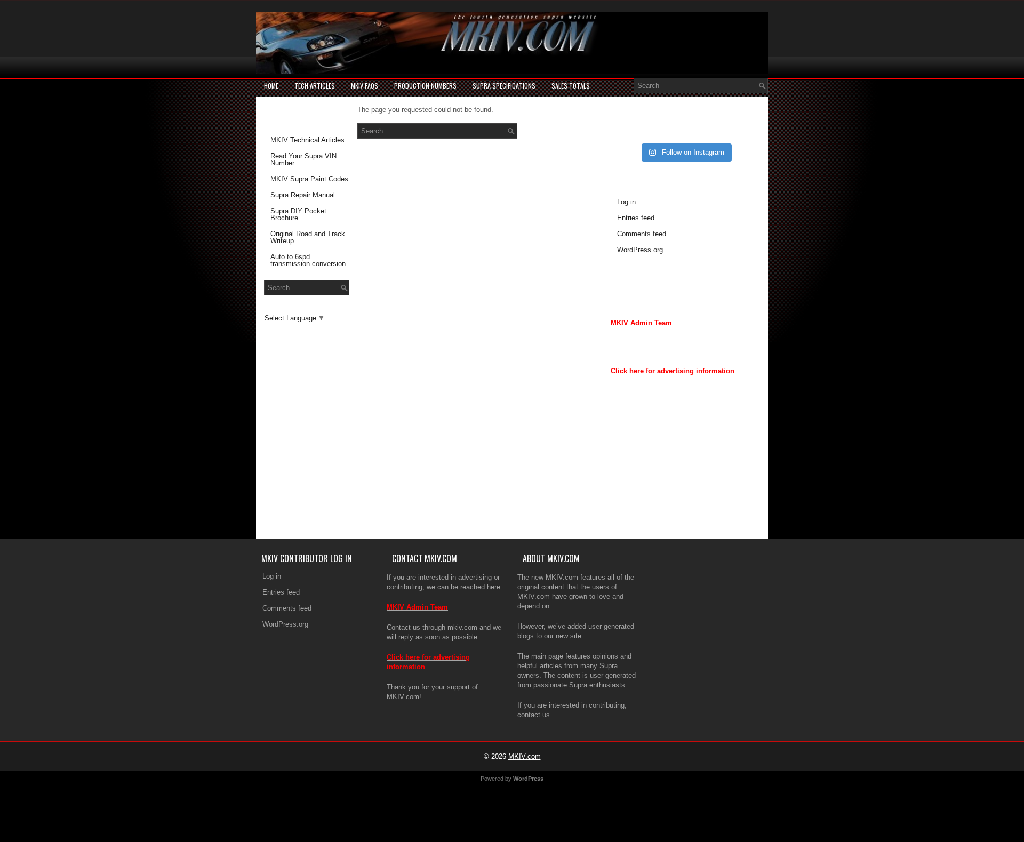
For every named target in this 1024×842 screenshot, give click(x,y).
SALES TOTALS (570, 85)
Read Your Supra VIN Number (303, 159)
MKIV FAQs (364, 85)
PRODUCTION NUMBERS (425, 85)
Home (271, 85)
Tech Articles (314, 85)
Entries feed (635, 218)
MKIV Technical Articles (307, 140)
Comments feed (641, 234)
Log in (626, 202)
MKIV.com (524, 756)
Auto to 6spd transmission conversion (308, 260)
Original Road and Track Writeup (307, 237)
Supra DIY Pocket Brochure (298, 214)
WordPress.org (640, 250)
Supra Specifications (504, 85)
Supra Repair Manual (302, 195)
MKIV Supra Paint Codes (309, 179)
